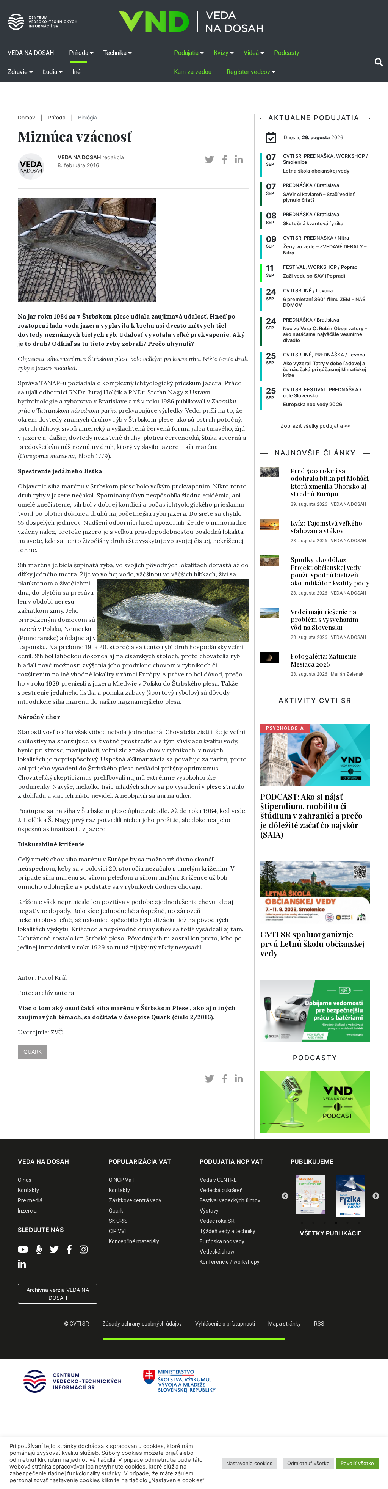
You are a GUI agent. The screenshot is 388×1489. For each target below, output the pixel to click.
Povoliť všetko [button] (357, 1463)
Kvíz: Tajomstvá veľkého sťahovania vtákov (326, 527)
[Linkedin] (22, 1264)
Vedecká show (217, 1252)
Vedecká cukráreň (221, 1190)
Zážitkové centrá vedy (135, 1200)
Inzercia (27, 1211)
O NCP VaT (122, 1180)
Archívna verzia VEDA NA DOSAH (58, 1294)
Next (376, 1196)
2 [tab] (313, 1223)
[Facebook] (69, 1249)
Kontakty (28, 1190)
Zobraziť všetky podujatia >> (315, 426)
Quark (116, 1211)
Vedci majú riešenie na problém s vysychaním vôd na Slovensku (324, 619)
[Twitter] (54, 1249)
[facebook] (224, 159)
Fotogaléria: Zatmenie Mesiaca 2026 (324, 660)
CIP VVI (117, 1231)
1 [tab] (302, 1223)
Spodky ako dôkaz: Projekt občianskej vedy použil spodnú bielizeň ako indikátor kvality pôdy (330, 571)
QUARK (32, 1051)
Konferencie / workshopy (230, 1262)
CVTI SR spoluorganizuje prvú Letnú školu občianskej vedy (312, 943)
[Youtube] (23, 1249)
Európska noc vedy (222, 1241)
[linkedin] (239, 159)
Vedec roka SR (217, 1221)
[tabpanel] (313, 1196)
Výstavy (209, 1211)
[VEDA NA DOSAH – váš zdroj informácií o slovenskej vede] (191, 22)
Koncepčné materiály (134, 1241)
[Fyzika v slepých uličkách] (313, 1196)
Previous (285, 1196)
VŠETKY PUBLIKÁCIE (330, 1233)
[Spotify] (39, 1249)
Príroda (57, 118)
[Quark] (353, 1196)
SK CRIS (118, 1221)
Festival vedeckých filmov (230, 1200)
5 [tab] (347, 1223)
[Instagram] (84, 1249)
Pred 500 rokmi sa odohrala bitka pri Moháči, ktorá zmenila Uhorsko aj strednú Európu (330, 482)
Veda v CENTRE (218, 1180)
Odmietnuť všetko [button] (308, 1463)
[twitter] (209, 159)
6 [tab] (359, 1223)
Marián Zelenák (347, 674)
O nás (24, 1180)
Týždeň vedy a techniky (227, 1231)
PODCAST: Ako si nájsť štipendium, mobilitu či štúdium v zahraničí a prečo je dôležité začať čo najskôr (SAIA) (311, 815)
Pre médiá (30, 1200)
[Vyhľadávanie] (379, 62)
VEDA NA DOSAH (79, 157)
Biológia (87, 118)
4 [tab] (336, 1223)
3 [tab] (325, 1223)
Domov (26, 118)
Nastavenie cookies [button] (249, 1463)
